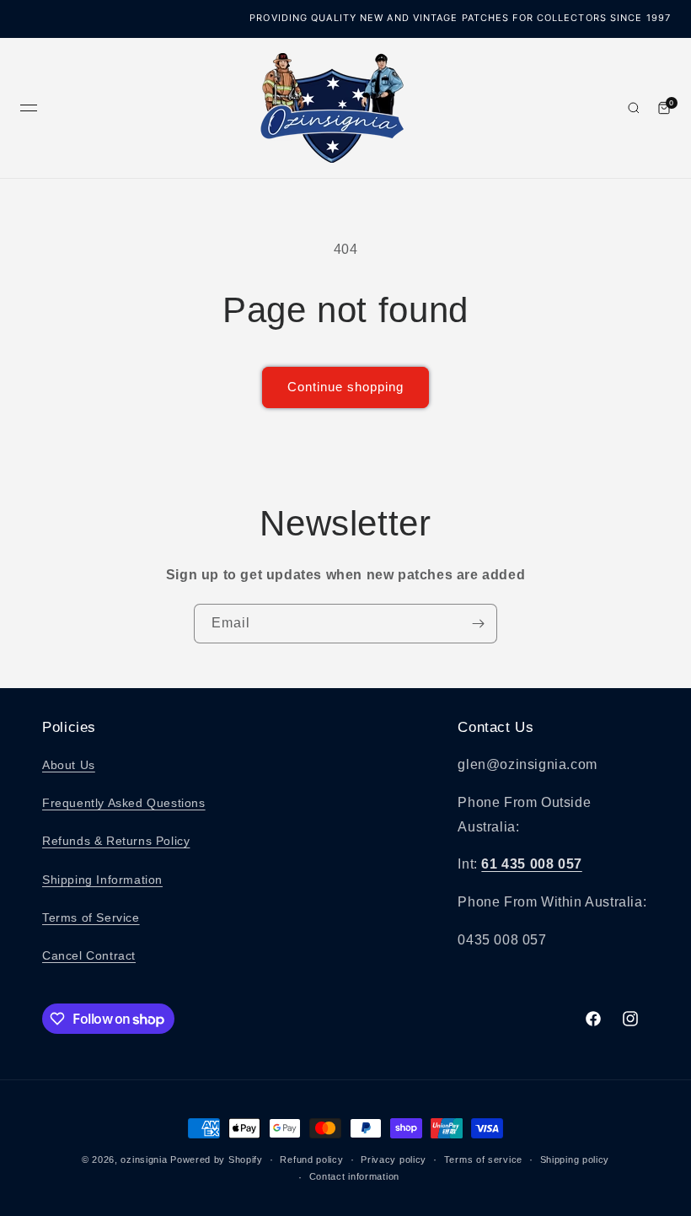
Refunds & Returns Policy (116, 840)
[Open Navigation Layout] (28, 108)
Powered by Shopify (216, 1159)
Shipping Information (102, 879)
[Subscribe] (477, 623)
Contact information (354, 1176)
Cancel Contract (89, 955)
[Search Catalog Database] (633, 108)
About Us (68, 765)
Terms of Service (91, 917)
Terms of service (483, 1159)
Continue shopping (345, 386)
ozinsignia (144, 1159)
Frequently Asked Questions (124, 803)
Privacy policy (393, 1159)
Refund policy (311, 1159)
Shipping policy (575, 1159)
